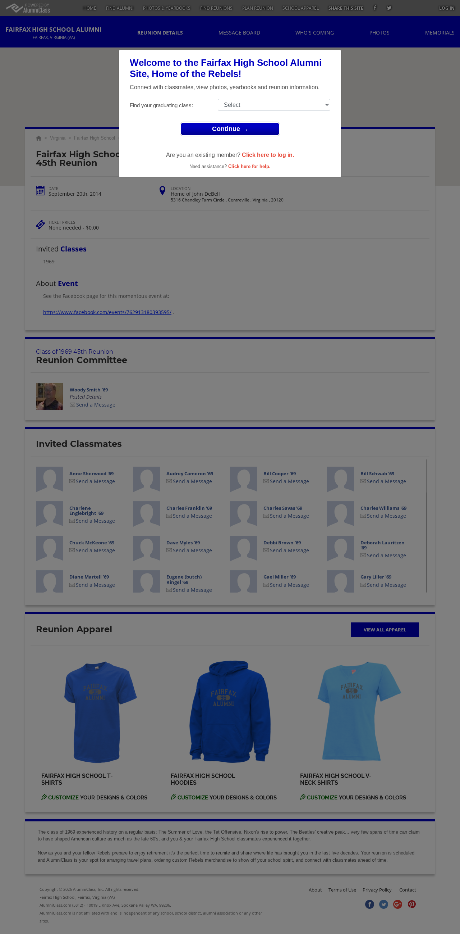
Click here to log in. (268, 155)
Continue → (230, 128)
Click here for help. (249, 166)
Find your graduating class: (161, 105)
